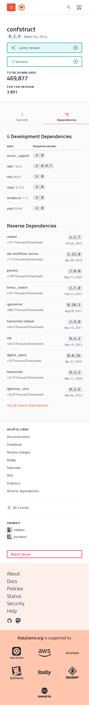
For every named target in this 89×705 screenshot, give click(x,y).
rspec (15, 187)
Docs (12, 581)
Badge (11, 459)
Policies (15, 588)
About (13, 573)
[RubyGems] (21, 7)
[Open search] (69, 7)
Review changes (18, 452)
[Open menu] (11, 7)
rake (14, 166)
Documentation (18, 436)
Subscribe (14, 467)
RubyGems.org (30, 638)
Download (14, 444)
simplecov (18, 197)
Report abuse (20, 554)
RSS (10, 475)
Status (14, 596)
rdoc (14, 176)
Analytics (13, 483)
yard (14, 208)
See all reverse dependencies (27, 405)
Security (15, 603)
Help (12, 611)
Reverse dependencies (23, 490)
